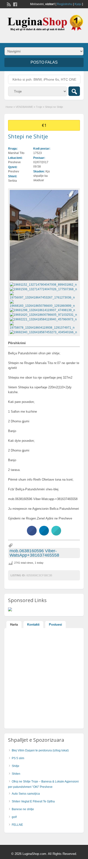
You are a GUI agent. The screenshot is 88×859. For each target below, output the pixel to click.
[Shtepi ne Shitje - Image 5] (43, 310)
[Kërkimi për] (74, 91)
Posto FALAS (44, 62)
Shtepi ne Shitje (28, 136)
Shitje (15, 766)
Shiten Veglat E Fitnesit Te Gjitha (33, 801)
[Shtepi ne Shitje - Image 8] (44, 325)
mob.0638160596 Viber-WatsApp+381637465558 (34, 553)
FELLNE (17, 824)
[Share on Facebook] (32, 534)
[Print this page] (56, 534)
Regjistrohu (64, 4)
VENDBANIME (24, 106)
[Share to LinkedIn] (44, 534)
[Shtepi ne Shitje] (44, 235)
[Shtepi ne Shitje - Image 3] (44, 295)
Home (9, 106)
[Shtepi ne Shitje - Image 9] (44, 332)
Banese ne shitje (23, 809)
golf (14, 817)
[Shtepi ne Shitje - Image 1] (44, 284)
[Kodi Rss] (8, 4)
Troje (39, 106)
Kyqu (78, 4)
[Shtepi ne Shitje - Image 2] (44, 289)
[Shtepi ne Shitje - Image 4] (44, 303)
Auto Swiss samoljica (26, 793)
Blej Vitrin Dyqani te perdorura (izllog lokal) (40, 750)
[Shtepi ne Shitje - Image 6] (44, 314)
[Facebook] (15, 4)
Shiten (16, 773)
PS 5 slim (18, 758)
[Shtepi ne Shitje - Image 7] (44, 319)
